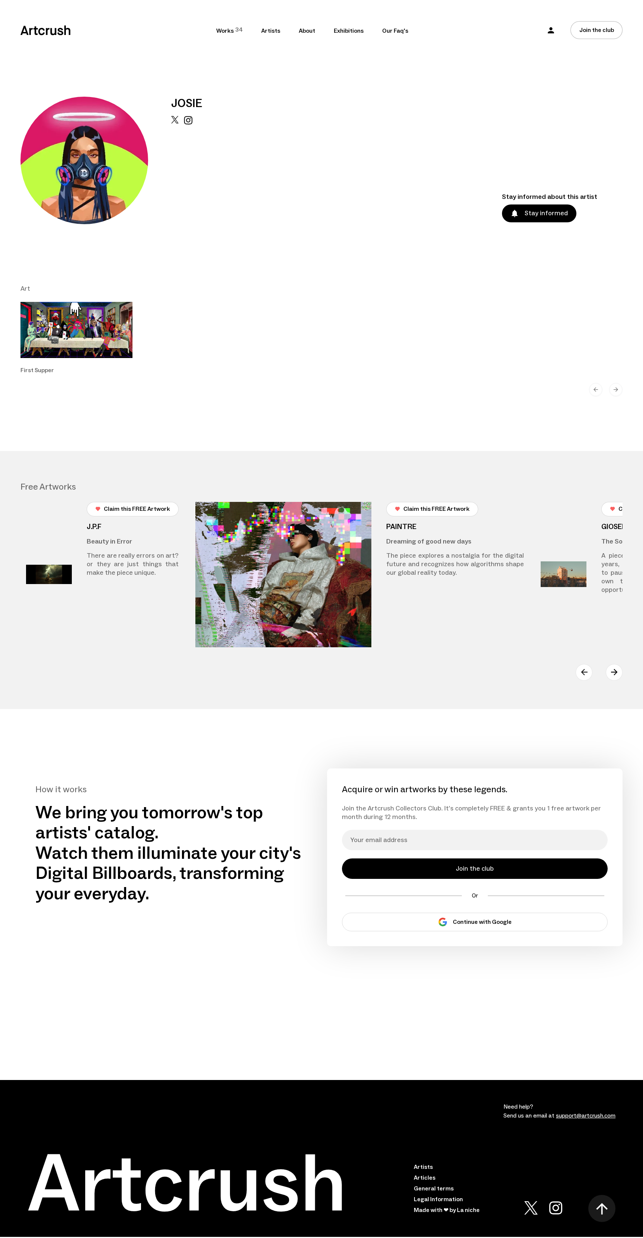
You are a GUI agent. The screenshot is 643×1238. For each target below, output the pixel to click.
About (307, 31)
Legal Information (438, 1199)
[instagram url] (188, 170)
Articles (424, 1177)
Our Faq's (395, 31)
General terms (434, 1188)
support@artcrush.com (585, 1115)
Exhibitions (349, 31)
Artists (270, 31)
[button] (551, 30)
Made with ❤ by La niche (447, 1210)
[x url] (175, 170)
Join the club (596, 30)
